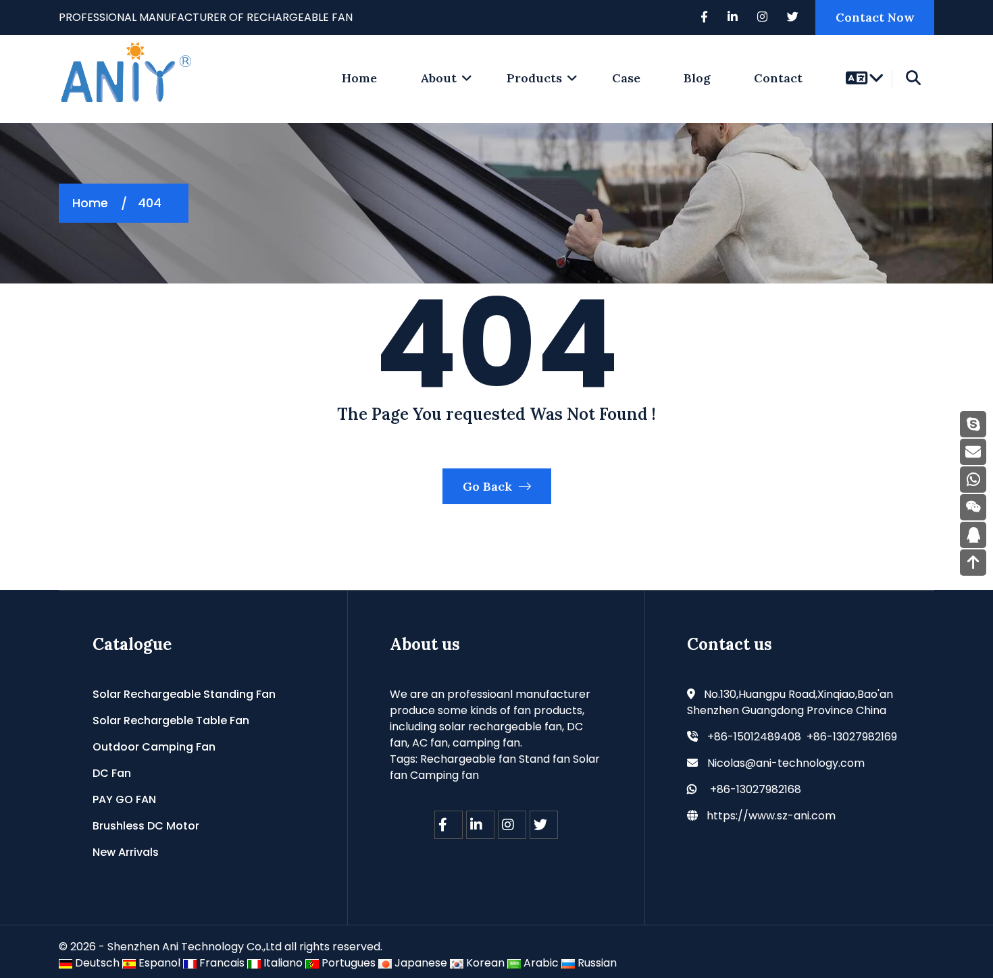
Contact (778, 78)
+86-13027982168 (755, 789)
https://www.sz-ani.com (771, 815)
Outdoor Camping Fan (154, 747)
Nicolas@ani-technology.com (786, 763)
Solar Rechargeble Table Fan (171, 720)
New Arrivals (126, 852)
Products (534, 78)
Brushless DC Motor (146, 826)
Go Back (489, 486)
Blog (697, 78)
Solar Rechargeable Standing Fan (184, 694)
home (359, 78)
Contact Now (875, 17)
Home (90, 202)
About (438, 78)
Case (626, 78)
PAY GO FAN (124, 799)
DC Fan (112, 773)
